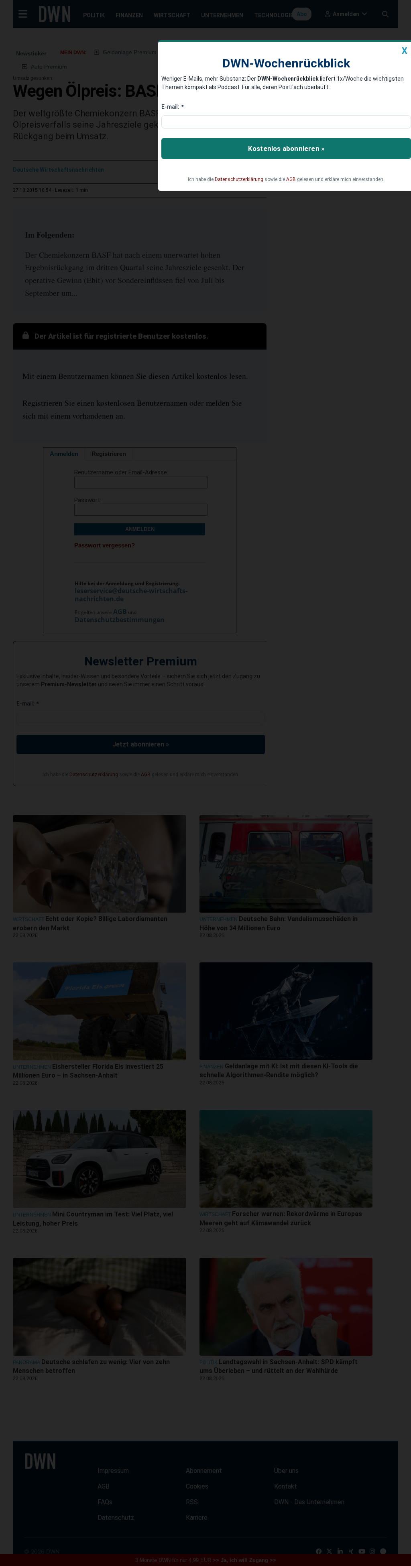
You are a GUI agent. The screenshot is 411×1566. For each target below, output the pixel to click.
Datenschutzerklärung (239, 179)
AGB (291, 179)
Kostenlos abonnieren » (286, 148)
